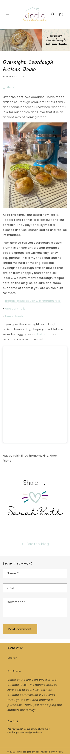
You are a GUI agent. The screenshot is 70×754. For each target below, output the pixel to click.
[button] (7, 14)
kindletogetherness (28, 751)
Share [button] (11, 87)
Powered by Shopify (52, 751)
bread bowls (14, 316)
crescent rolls (15, 308)
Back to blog (38, 543)
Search (12, 658)
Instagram (44, 334)
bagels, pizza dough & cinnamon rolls (33, 301)
